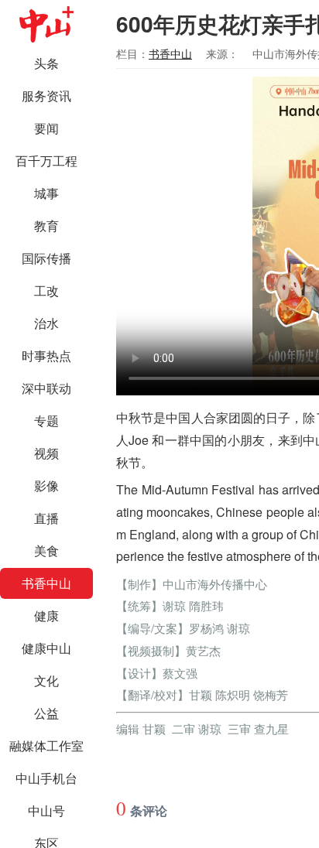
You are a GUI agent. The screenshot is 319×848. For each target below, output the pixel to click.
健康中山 (46, 648)
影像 (46, 485)
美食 (46, 550)
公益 (46, 713)
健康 (46, 615)
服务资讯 (46, 95)
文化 (46, 680)
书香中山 (46, 583)
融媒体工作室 (46, 745)
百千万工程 (46, 160)
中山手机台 (46, 778)
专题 (46, 420)
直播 (46, 518)
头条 (46, 63)
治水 (46, 323)
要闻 (46, 128)
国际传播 (46, 258)
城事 (46, 193)
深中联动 (46, 388)
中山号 (46, 810)
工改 (46, 290)
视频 (46, 453)
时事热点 (46, 355)
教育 (46, 225)
